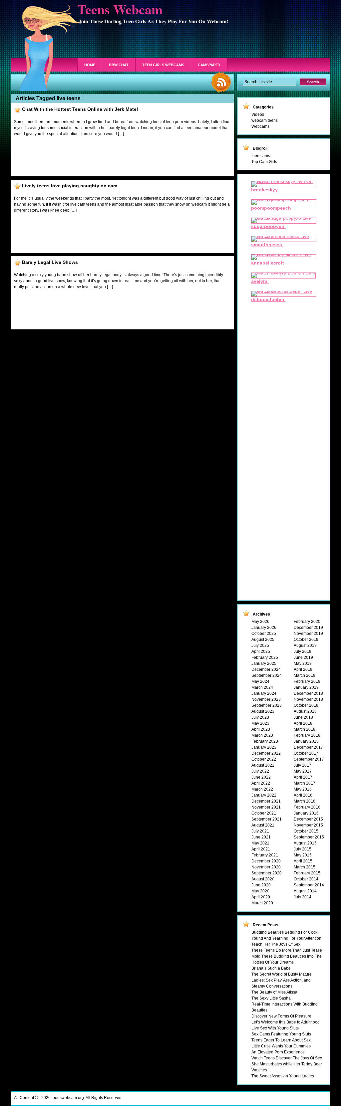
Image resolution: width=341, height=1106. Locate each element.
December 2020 (266, 861)
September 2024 (266, 675)
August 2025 (262, 639)
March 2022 (262, 789)
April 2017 (303, 777)
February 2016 (307, 807)
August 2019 (305, 645)
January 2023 (263, 747)
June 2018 (303, 717)
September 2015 (309, 837)
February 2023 (264, 741)
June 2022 (261, 777)
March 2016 (304, 801)
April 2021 (260, 849)
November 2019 (308, 633)
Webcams (260, 126)
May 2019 (303, 663)
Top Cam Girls (264, 161)
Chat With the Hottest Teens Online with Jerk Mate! (80, 109)
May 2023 (260, 723)
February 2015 (307, 873)
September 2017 (309, 759)
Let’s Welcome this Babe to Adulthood (285, 1022)
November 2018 (308, 699)
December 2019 (308, 627)
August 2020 (262, 879)
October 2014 (306, 879)
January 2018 (306, 741)
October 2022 (263, 759)
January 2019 (306, 687)
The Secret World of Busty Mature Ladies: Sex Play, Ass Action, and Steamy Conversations (281, 980)
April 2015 (303, 861)
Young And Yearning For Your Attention (286, 938)
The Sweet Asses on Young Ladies (282, 1076)
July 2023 (260, 717)
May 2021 (260, 843)
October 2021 (263, 813)
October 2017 (306, 753)
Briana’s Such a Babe (271, 968)
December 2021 (266, 801)
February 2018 (307, 735)
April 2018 (303, 723)
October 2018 (306, 705)
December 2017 (308, 747)
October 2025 (263, 633)
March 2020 (262, 903)
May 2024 (260, 681)
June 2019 (303, 657)
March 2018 (304, 729)
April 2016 (303, 795)
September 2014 (309, 885)
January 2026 (263, 627)
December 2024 (266, 669)
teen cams (260, 155)
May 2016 (303, 789)
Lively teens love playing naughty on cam (69, 185)
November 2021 (266, 807)
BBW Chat (119, 65)
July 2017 (302, 765)
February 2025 (264, 657)
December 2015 (308, 819)
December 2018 (308, 693)
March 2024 (262, 687)
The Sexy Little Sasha (271, 998)
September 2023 (266, 705)
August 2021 (262, 825)
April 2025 (260, 651)
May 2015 (303, 855)
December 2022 (266, 753)
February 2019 (307, 681)
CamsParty (209, 65)
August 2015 (305, 843)
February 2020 (307, 621)
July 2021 (260, 831)
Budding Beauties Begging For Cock (284, 932)
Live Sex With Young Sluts (275, 1028)
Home (89, 65)
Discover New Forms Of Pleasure (281, 1016)
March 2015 (304, 867)
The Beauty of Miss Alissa (274, 992)
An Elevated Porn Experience (278, 1052)
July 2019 (302, 651)
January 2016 (306, 813)
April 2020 (260, 897)
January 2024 (263, 693)
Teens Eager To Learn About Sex (281, 1040)
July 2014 (302, 897)
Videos (257, 114)
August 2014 (305, 891)
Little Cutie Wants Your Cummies (281, 1046)
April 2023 (260, 729)
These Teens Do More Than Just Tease (286, 950)
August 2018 (305, 711)
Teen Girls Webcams (163, 65)
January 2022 (263, 795)
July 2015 (302, 849)
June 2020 (261, 885)
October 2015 (306, 831)
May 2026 (260, 621)
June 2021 (261, 837)
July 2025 (260, 645)
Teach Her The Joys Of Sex (275, 944)
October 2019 (306, 639)
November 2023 (266, 699)
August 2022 (262, 765)
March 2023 (262, 735)
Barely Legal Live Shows (50, 262)
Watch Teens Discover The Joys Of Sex (286, 1058)
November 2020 (266, 867)
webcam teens (264, 120)
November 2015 (308, 825)
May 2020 (260, 891)
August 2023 (262, 711)
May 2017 (303, 771)
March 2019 (304, 675)
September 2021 (266, 819)
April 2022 (260, 783)
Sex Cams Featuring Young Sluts (281, 1034)
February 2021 (264, 855)
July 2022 (260, 771)
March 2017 (304, 783)
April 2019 (303, 669)
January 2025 (263, 663)
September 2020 (266, 873)
